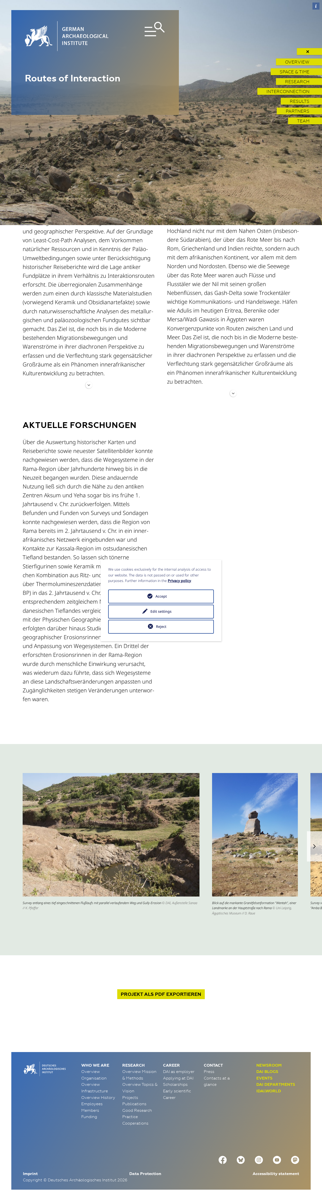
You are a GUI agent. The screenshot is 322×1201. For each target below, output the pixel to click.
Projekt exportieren (161, 994)
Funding (89, 1116)
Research (297, 81)
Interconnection (287, 91)
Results (299, 101)
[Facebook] (223, 1159)
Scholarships (175, 1084)
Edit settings (161, 611)
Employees (92, 1103)
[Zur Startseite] (44, 1068)
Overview (297, 61)
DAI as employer (178, 1071)
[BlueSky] (241, 1159)
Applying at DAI (178, 1078)
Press (209, 1071)
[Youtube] (277, 1159)
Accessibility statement (276, 1173)
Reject (161, 626)
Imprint (30, 1173)
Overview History (98, 1097)
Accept (161, 596)
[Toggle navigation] (143, 36)
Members (90, 1110)
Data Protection (145, 1173)
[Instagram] (259, 1159)
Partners (297, 111)
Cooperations (135, 1123)
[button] (314, 846)
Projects (130, 1097)
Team (303, 120)
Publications (134, 1103)
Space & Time (294, 71)
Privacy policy (179, 580)
